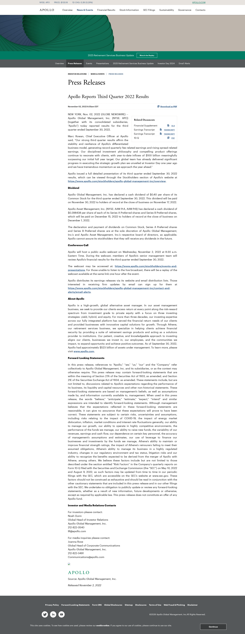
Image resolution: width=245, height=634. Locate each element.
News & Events (85, 10)
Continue (213, 626)
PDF (173, 138)
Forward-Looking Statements (75, 605)
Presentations (102, 63)
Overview (67, 10)
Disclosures (140, 605)
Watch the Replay (147, 55)
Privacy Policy (52, 605)
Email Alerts (184, 63)
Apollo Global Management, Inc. (172, 614)
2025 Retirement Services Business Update (133, 63)
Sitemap (129, 605)
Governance (184, 10)
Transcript (169, 130)
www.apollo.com (84, 351)
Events (89, 63)
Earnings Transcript (144, 129)
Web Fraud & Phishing (174, 605)
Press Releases (75, 63)
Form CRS (97, 605)
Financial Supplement (145, 125)
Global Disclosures (113, 605)
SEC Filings (149, 10)
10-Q (136, 137)
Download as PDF (168, 106)
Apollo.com (198, 2)
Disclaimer (192, 605)
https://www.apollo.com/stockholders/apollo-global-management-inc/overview (117, 181)
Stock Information (129, 10)
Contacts (200, 10)
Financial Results (106, 10)
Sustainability (166, 10)
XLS (173, 126)
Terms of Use (155, 605)
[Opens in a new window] (45, 614)
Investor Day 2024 (166, 63)
